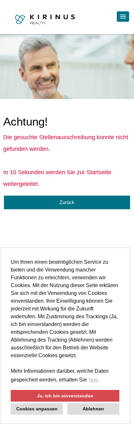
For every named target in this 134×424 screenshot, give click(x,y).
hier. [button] (94, 379)
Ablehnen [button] (93, 408)
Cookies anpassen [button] (37, 408)
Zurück (67, 202)
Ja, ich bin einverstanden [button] (65, 395)
